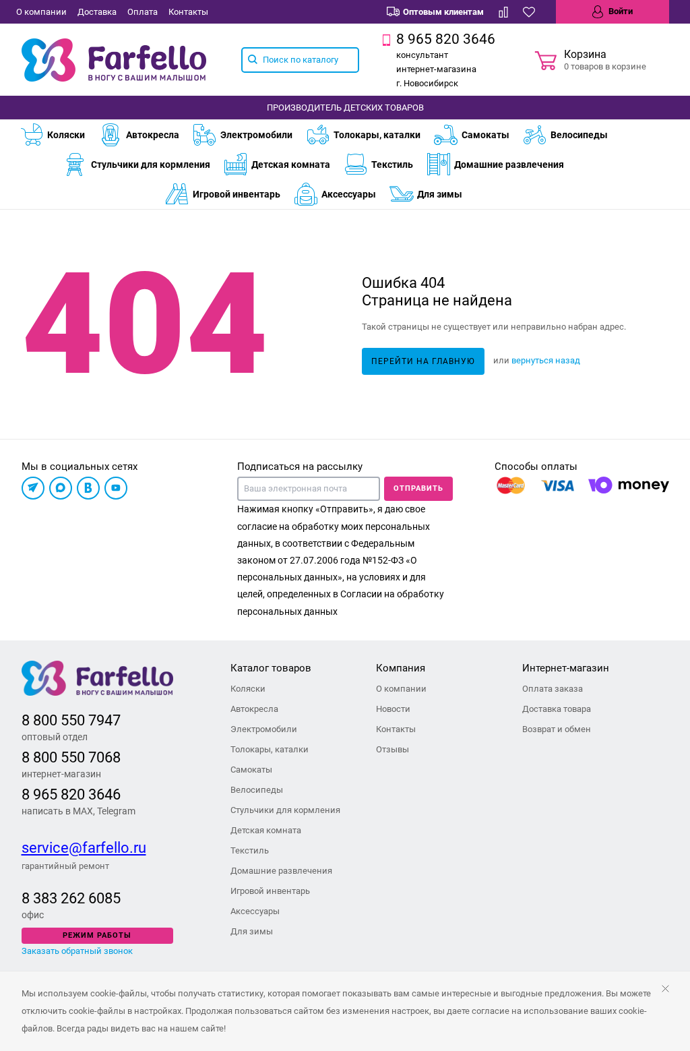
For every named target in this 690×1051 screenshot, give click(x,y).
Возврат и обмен (556, 729)
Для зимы (439, 194)
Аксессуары (348, 194)
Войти (619, 11)
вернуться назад (545, 360)
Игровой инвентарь (236, 194)
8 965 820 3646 (71, 794)
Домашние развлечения (509, 164)
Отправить (418, 488)
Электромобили (256, 134)
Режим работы (97, 935)
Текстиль (392, 164)
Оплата (142, 12)
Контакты (188, 12)
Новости (393, 709)
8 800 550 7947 (71, 720)
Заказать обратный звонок (77, 951)
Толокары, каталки (377, 134)
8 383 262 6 (59, 898)
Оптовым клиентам (443, 12)
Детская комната (290, 164)
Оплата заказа (552, 689)
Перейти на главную (423, 361)
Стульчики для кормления (150, 164)
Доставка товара (556, 709)
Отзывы (392, 749)
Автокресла (152, 134)
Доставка (97, 12)
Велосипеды (579, 134)
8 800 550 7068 (71, 757)
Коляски (66, 134)
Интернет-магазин (565, 668)
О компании (41, 12)
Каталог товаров (270, 668)
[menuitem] (59, 135)
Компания (400, 668)
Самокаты (485, 134)
